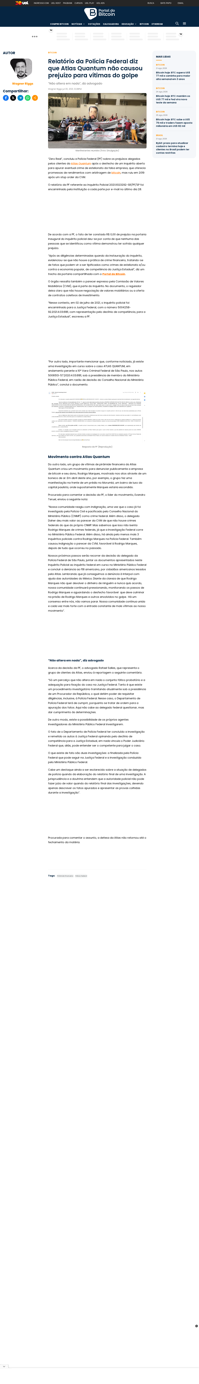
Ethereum (157, 24)
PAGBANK (67, 3)
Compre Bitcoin (59, 24)
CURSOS (79, 3)
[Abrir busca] (177, 24)
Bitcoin (144, 24)
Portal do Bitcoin (99, 14)
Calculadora (111, 24)
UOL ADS (100, 3)
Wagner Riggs (22, 84)
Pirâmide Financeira (65, 876)
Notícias (77, 24)
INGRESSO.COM (41, 3)
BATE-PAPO (166, 3)
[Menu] (184, 24)
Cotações (94, 24)
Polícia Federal (81, 876)
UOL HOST (56, 3)
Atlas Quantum (81, 163)
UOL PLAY (89, 3)
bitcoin (115, 172)
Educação (128, 24)
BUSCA (151, 3)
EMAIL (181, 3)
